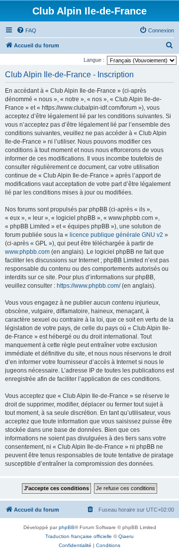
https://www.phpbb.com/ (88, 285)
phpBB (67, 527)
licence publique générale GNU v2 (116, 234)
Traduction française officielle (78, 536)
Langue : (94, 60)
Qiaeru (126, 536)
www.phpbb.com (27, 251)
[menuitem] (26, 30)
